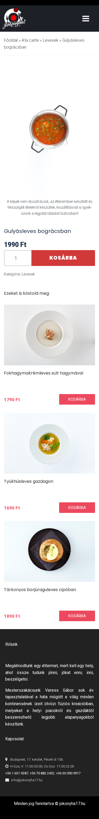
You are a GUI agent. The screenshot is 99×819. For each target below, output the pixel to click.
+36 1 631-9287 (16, 773)
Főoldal (11, 40)
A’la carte (30, 40)
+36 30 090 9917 (68, 773)
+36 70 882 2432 (42, 773)
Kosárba (63, 257)
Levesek (50, 40)
